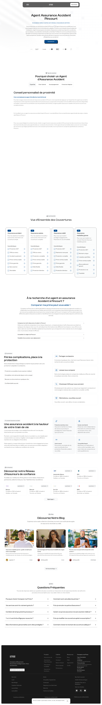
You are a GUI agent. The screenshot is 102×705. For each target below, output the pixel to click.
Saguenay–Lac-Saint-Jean (50, 685)
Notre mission (60, 663)
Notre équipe (59, 665)
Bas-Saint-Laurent (80, 677)
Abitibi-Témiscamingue (81, 679)
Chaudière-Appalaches (49, 679)
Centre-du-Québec (48, 691)
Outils (68, 665)
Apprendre (70, 663)
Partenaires (59, 668)
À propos (58, 657)
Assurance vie (48, 657)
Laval (13, 679)
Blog (68, 657)
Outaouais (46, 682)
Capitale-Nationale (17, 685)
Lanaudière (14, 691)
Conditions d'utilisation (18, 697)
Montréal (14, 677)
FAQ (68, 660)
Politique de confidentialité (51, 697)
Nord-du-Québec (79, 687)
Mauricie (45, 688)
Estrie (44, 677)
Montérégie (15, 682)
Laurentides (15, 688)
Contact (58, 660)
